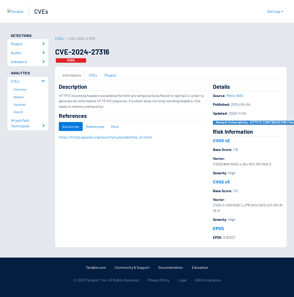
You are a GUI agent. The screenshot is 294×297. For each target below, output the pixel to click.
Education (200, 267)
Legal (182, 280)
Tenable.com (96, 267)
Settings (273, 11)
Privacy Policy (158, 280)
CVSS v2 (221, 140)
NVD (239, 95)
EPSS (218, 228)
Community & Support (132, 267)
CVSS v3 (221, 181)
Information (71, 75)
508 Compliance (207, 280)
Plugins (110, 75)
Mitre (231, 95)
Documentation (170, 267)
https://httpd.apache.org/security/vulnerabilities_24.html (105, 137)
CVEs (41, 11)
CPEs (93, 75)
